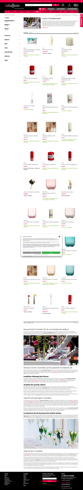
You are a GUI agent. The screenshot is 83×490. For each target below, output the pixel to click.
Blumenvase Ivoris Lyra (47, 49)
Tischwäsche (55, 372)
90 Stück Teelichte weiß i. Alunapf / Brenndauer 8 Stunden (32, 50)
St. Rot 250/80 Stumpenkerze (68, 308)
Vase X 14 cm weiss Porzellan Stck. (32, 192)
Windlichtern (63, 379)
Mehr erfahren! (45, 27)
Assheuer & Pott (26, 306)
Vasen (7, 28)
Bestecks (30, 401)
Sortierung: (26, 32)
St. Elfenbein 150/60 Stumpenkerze (50, 222)
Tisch (7, 18)
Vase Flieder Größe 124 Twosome (31, 222)
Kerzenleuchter (10, 20)
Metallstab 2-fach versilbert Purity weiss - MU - (50, 309)
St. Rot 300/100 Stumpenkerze (31, 164)
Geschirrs (35, 401)
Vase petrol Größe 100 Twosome (68, 250)
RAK (43, 48)
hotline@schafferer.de (65, 482)
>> (77, 32)
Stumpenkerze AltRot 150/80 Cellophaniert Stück (68, 79)
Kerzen (7, 24)
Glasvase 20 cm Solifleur (29, 105)
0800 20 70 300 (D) (68, 476)
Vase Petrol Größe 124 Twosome (69, 279)
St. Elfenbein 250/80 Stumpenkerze (69, 135)
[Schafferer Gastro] (14, 5)
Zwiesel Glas (44, 191)
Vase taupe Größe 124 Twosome (49, 279)
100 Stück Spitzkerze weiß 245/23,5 (48, 136)
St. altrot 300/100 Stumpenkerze (69, 164)
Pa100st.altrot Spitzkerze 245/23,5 (32, 279)
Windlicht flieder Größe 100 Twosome (49, 194)
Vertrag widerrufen (65, 484)
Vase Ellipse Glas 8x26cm (67, 192)
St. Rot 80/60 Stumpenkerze (49, 164)
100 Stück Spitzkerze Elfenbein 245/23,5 (31, 136)
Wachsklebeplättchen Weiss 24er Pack (50, 108)
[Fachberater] (81, 26)
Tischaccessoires (73, 401)
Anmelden (49, 481)
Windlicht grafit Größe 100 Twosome (67, 222)
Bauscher (44, 306)
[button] (81, 1)
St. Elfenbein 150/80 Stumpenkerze (69, 107)
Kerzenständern (35, 380)
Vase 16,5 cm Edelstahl (29, 308)
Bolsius (25, 48)
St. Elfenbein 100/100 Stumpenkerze (66, 50)
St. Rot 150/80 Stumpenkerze (30, 78)
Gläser (28, 454)
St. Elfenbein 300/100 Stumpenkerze (47, 79)
